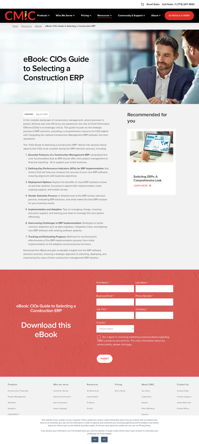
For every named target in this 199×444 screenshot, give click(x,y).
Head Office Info (184, 402)
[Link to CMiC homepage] (20, 15)
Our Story (146, 390)
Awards (145, 402)
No (104, 439)
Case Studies (92, 396)
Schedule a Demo (179, 15)
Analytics (12, 408)
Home (15, 26)
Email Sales (153, 4)
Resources (26, 26)
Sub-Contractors (60, 402)
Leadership (146, 396)
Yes (94, 439)
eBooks (38, 26)
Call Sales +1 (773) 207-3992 (178, 4)
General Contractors (62, 396)
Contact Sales (183, 390)
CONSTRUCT (13, 414)
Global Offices (183, 408)
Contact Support (184, 396)
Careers (145, 414)
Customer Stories (61, 390)
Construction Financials (18, 390)
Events (90, 408)
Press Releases (148, 408)
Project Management (17, 396)
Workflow (12, 402)
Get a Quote (120, 390)
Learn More (141, 185)
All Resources (93, 390)
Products (91, 402)
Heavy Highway (60, 408)
